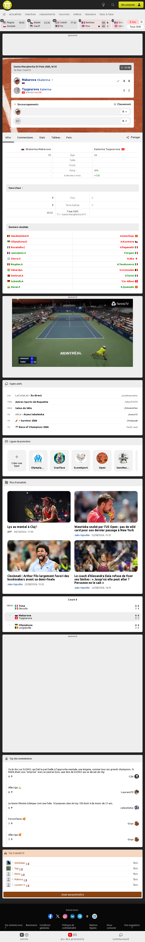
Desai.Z (15, 287)
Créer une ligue (17, 464)
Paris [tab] (69, 137)
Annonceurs (31, 925)
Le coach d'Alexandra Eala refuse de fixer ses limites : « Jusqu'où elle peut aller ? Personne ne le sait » (103, 579)
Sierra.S (16, 258)
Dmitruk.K (17, 275)
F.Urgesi (129, 253)
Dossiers (90, 14)
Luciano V (20, 884)
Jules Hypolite (82, 535)
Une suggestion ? (132, 926)
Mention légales (93, 926)
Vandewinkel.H (20, 236)
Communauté (121, 938)
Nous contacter (111, 926)
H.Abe (130, 258)
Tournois (64, 14)
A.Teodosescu (125, 264)
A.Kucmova (127, 241)
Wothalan (20, 862)
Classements (47, 14)
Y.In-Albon (128, 281)
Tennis (24, 938)
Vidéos (77, 14)
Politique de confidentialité (69, 926)
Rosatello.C (18, 247)
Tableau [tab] (55, 137)
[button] (113, 5)
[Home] (4, 14)
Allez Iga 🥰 (14, 834)
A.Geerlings (127, 236)
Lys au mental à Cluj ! (22, 526)
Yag (17, 868)
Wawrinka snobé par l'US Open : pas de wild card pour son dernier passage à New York (104, 528)
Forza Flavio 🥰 (16, 818)
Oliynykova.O (19, 241)
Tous (135, 26)
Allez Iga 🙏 (14, 787)
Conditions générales (45, 926)
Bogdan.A (17, 264)
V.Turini (129, 275)
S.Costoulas (127, 270)
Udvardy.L (17, 270)
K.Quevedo (127, 287)
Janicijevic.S (18, 253)
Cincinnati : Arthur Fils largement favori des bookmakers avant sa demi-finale (38, 577)
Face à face (107, 14)
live (133, 21)
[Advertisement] (72, 45)
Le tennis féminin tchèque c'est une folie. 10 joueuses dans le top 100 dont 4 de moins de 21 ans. (60, 803)
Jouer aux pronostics (72, 894)
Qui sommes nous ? (13, 926)
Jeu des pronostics (72, 938)
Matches (30, 14)
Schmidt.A (17, 281)
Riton (17, 873)
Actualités (15, 14)
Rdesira (19, 879)
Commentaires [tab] (25, 137)
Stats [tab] (42, 137)
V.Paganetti (127, 247)
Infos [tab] (8, 137)
